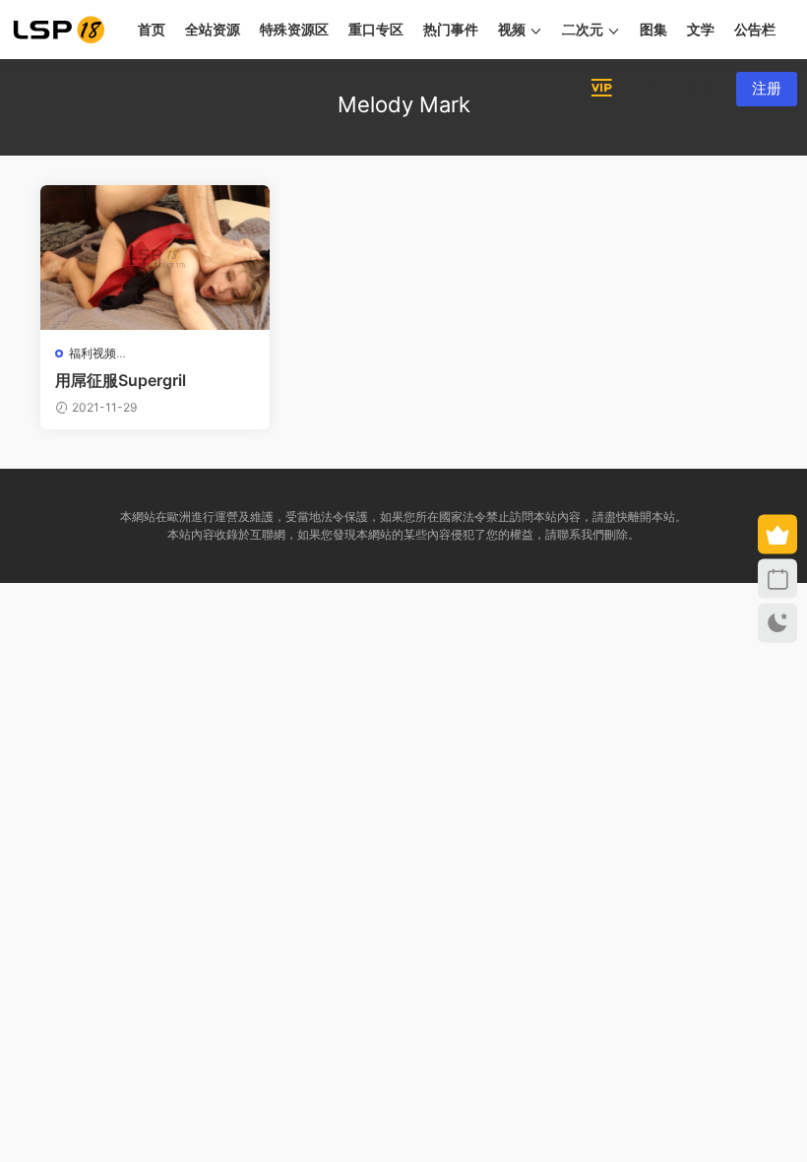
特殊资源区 (294, 29)
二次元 (582, 29)
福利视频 (92, 353)
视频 (512, 29)
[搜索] (649, 87)
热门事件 (450, 29)
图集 (653, 29)
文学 (700, 29)
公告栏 (755, 29)
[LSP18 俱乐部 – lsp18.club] (59, 29)
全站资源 (212, 29)
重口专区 (376, 29)
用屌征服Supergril (120, 380)
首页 (151, 29)
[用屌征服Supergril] (155, 257)
